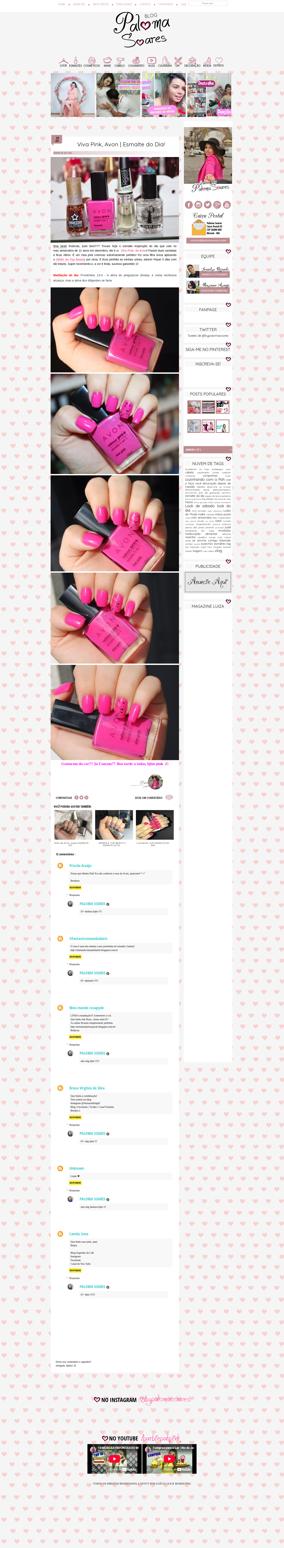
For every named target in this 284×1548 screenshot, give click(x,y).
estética (226, 496)
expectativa (197, 499)
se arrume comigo (205, 540)
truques (218, 547)
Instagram (76, 1256)
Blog (73, 1107)
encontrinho (192, 492)
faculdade (208, 499)
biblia (228, 469)
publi (228, 527)
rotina (227, 537)
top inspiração (193, 547)
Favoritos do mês (222, 499)
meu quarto (191, 521)
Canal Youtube (106, 1107)
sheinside (225, 540)
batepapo (219, 469)
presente (210, 527)
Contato (145, 4)
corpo (228, 476)
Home (61, 4)
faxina (189, 502)
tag (228, 543)
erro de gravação (210, 492)
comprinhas (214, 475)
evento (188, 499)
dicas (208, 489)
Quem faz (79, 4)
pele (195, 527)
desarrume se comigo (219, 487)
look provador (200, 511)
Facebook (82, 1107)
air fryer (205, 469)
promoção (220, 527)
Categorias (165, 4)
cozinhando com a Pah (205, 479)
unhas (188, 551)
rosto (220, 537)
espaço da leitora (213, 496)
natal (219, 521)
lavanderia (226, 502)
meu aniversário (202, 517)
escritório (226, 492)
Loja (183, 4)
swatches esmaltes (213, 543)
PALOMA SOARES (92, 903)
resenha (191, 537)
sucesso (197, 544)
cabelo (191, 472)
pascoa (226, 524)
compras (194, 475)
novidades (190, 524)
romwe (213, 537)
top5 (204, 547)
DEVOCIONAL (194, 489)
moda (201, 521)
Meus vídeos (101, 4)
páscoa (189, 527)
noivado (227, 521)
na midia (210, 521)
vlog (218, 550)
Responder (75, 887)
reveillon (203, 537)
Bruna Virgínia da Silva (87, 1088)
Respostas (74, 895)
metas (188, 518)
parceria (217, 524)
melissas (210, 514)
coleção (226, 472)
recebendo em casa (201, 530)
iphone (217, 502)
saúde (188, 540)
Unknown (76, 1168)
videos (211, 551)
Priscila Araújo (80, 865)
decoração (210, 483)
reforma (226, 534)
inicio (211, 502)
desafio (202, 486)
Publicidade (124, 4)
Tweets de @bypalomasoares (208, 336)
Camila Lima (78, 1233)
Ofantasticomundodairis (88, 938)
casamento (204, 472)
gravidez (204, 502)
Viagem (197, 551)
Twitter (93, 1107)
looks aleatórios (215, 511)
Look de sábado (201, 506)
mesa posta (223, 514)
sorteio (189, 543)
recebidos (224, 530)
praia (201, 527)
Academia (192, 469)
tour (210, 547)
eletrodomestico (222, 489)
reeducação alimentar (203, 534)
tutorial (227, 547)
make (202, 514)
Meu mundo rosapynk (86, 1007)
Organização (204, 524)
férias (197, 502)
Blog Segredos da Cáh (82, 1252)
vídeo (205, 551)
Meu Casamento (222, 517)
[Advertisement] (208, 663)
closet (217, 472)
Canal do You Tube (81, 1263)
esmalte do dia (63, 152)
